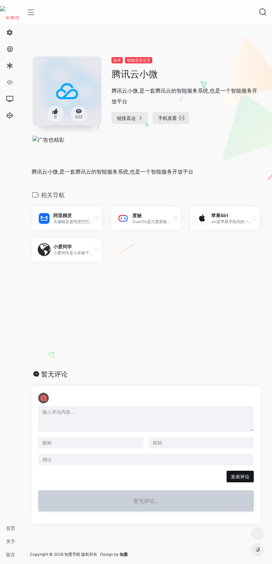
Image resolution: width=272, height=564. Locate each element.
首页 (10, 528)
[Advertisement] (146, 315)
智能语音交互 (139, 60)
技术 (117, 60)
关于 (10, 541)
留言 (10, 554)
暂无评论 (54, 374)
